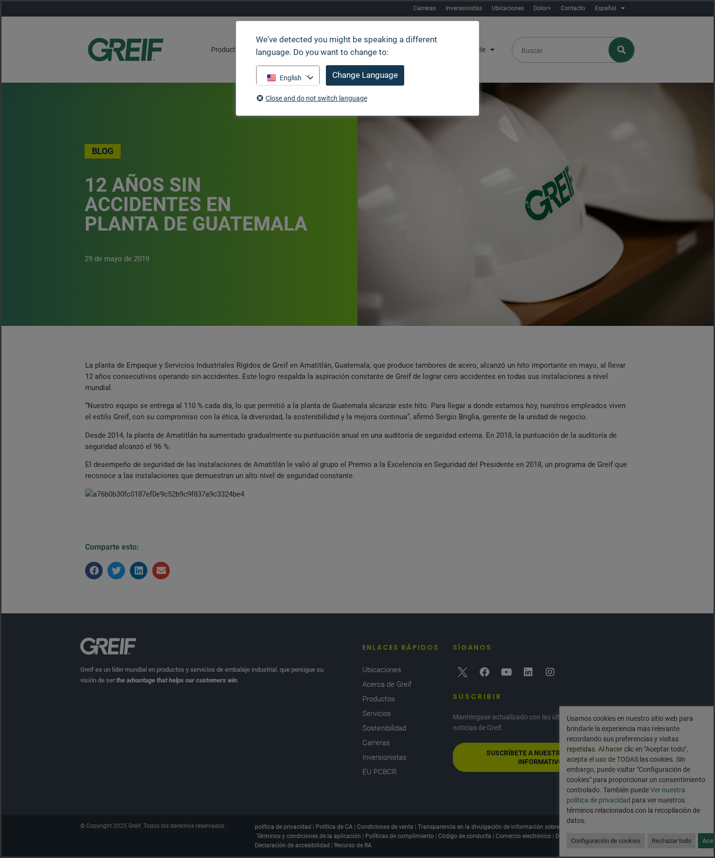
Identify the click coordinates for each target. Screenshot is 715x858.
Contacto (573, 8)
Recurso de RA (353, 845)
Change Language (365, 75)
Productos (227, 50)
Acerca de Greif (386, 684)
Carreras (424, 8)
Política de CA (334, 826)
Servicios (376, 713)
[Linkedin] (528, 672)
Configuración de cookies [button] (606, 840)
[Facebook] (484, 672)
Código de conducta (464, 836)
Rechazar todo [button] (671, 840)
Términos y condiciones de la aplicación (308, 836)
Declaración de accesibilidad (292, 845)
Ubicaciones (508, 8)
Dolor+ (542, 8)
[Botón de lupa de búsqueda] (621, 50)
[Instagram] (550, 672)
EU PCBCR (379, 772)
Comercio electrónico (523, 836)
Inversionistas (464, 8)
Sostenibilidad (384, 728)
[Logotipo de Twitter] (462, 672)
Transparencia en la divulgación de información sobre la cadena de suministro (521, 826)
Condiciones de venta (385, 826)
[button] (94, 570)
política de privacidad (283, 826)
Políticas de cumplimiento (399, 836)
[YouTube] (506, 672)
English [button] (291, 78)
